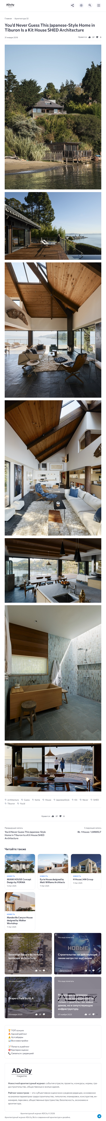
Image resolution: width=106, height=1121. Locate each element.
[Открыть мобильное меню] (98, 5)
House (48, 800)
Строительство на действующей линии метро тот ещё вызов (77, 956)
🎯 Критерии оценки (18, 1049)
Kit (76, 800)
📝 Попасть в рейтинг (18, 1046)
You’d (22, 803)
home (37, 800)
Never (85, 800)
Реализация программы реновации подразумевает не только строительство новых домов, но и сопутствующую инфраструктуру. (76, 1001)
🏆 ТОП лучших (16, 1030)
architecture (13, 800)
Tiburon (11, 803)
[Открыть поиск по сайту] (90, 5)
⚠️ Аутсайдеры (15, 1037)
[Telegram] (99, 1116)
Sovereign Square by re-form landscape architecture (25, 956)
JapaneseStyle (62, 800)
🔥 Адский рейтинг (17, 1033)
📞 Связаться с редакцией (21, 1053)
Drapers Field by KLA (21, 998)
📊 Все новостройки (18, 1040)
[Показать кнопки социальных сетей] (72, 5)
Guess (27, 800)
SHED (96, 800)
